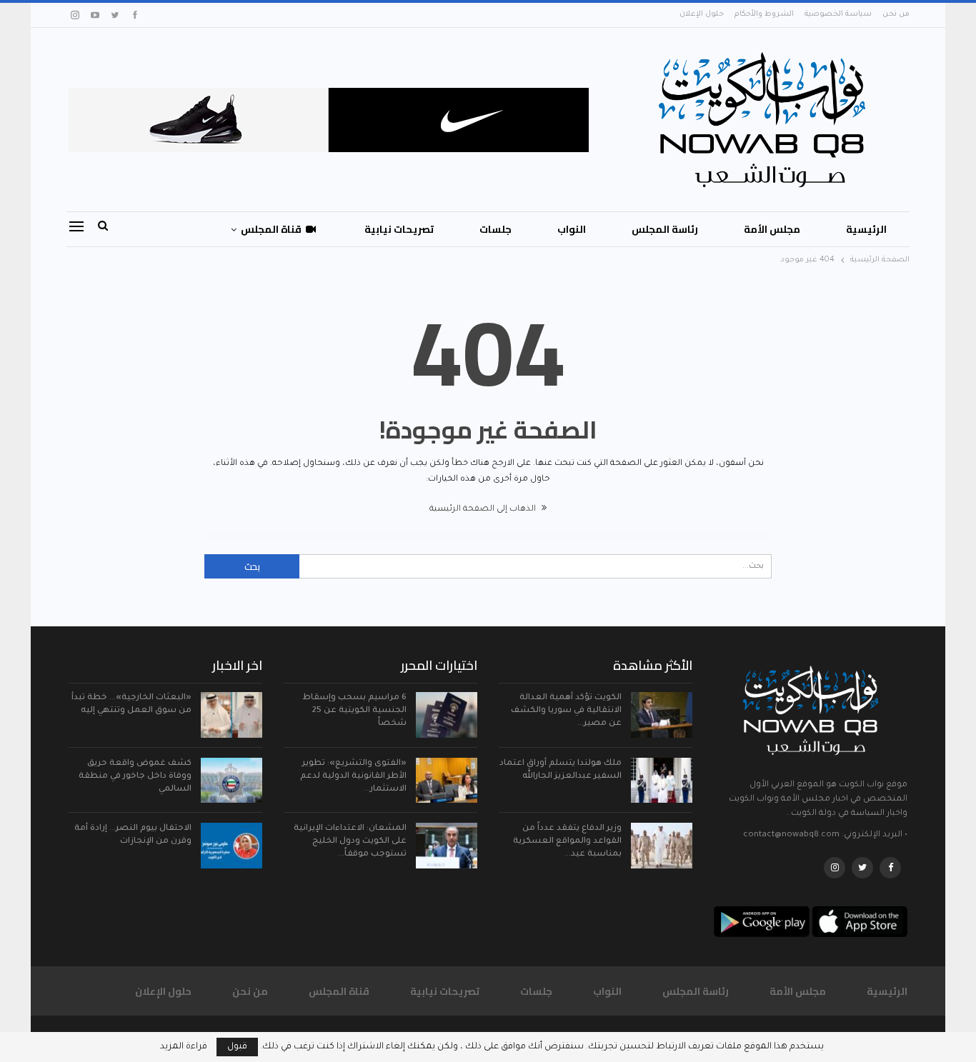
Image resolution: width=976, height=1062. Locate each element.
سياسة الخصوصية (838, 14)
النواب (571, 229)
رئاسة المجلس (665, 229)
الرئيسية (866, 229)
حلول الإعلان (701, 14)
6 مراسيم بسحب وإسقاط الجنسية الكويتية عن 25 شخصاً (354, 710)
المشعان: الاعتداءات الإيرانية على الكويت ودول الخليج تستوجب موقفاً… (350, 841)
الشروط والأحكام (764, 14)
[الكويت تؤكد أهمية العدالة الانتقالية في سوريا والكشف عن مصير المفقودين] (661, 715)
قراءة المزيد (183, 1047)
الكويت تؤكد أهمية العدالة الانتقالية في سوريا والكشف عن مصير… (566, 710)
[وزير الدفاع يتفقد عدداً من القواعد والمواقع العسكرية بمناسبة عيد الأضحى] (661, 845)
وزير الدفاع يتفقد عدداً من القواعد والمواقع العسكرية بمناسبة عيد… (567, 841)
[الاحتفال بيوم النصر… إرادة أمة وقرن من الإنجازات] (231, 845)
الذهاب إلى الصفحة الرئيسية (483, 509)
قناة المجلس (271, 229)
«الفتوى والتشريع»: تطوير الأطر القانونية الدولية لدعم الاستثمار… (353, 776)
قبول (237, 1047)
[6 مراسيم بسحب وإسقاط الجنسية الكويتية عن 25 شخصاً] (446, 715)
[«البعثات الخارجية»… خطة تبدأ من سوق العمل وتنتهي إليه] (231, 715)
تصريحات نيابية (399, 229)
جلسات (495, 229)
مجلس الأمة (772, 229)
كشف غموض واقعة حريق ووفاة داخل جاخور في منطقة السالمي (135, 776)
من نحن (896, 14)
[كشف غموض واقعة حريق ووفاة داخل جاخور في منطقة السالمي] (231, 780)
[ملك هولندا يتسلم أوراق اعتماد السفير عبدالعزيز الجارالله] (661, 780)
